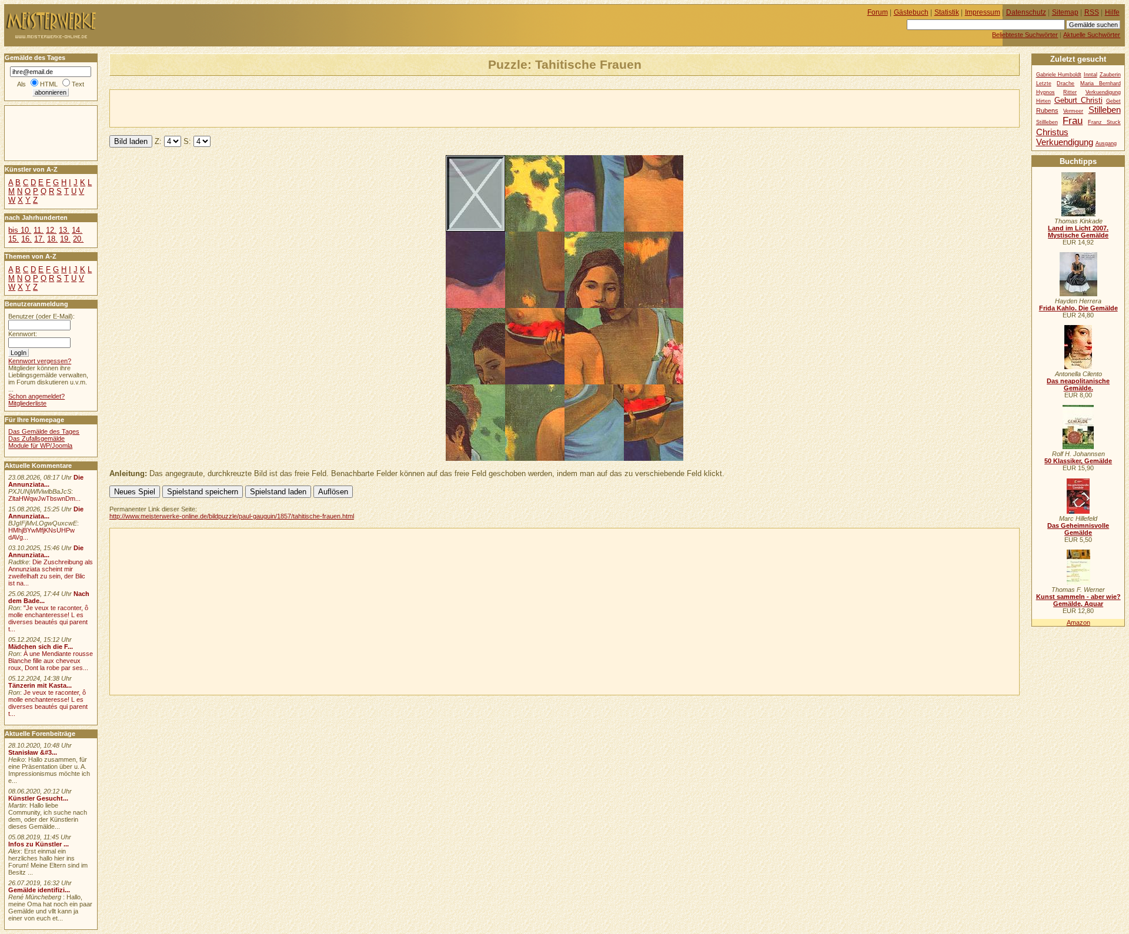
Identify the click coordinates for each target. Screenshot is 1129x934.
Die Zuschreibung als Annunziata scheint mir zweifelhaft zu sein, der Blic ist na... (50, 572)
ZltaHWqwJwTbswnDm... (44, 498)
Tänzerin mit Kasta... (40, 685)
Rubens (1047, 110)
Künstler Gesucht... (38, 798)
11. (39, 230)
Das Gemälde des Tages (43, 431)
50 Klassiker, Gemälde (1078, 460)
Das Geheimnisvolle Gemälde (1078, 529)
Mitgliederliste (27, 403)
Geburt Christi (1078, 100)
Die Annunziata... (45, 481)
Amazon (1078, 622)
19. (65, 239)
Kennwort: (22, 333)
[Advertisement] (247, 107)
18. (52, 239)
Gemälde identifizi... (39, 889)
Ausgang (1106, 143)
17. (39, 239)
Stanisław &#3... (32, 752)
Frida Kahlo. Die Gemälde (1078, 308)
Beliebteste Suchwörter (1025, 34)
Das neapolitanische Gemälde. (1078, 384)
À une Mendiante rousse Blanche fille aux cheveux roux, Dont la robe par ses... (50, 660)
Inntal (1090, 75)
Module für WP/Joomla (40, 445)
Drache (1065, 83)
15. (13, 239)
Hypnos (1045, 92)
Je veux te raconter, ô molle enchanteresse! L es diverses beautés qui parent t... (48, 703)
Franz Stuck (1104, 122)
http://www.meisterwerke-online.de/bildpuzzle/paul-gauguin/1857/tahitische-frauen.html (231, 516)
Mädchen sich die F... (40, 646)
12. (51, 230)
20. (78, 239)
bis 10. (19, 230)
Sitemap (1065, 12)
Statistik (946, 12)
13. (64, 230)
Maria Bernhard (1100, 83)
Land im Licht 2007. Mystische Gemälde (1078, 232)
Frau (1073, 120)
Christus (1052, 132)
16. (26, 239)
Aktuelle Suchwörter (1091, 34)
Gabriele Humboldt (1058, 75)
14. (77, 230)
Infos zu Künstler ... (38, 844)
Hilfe (1112, 12)
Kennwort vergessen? (39, 360)
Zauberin (1110, 75)
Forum (877, 12)
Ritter (1070, 92)
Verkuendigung (1064, 142)
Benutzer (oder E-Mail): (41, 316)
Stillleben (1047, 122)
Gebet (1113, 101)
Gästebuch (911, 12)
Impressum (982, 12)
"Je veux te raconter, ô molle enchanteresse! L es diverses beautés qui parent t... (48, 618)
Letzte (1043, 83)
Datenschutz (1026, 12)
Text (78, 84)
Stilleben (1104, 110)
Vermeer (1073, 111)
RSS (1091, 12)
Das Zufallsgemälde (36, 438)
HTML (49, 84)
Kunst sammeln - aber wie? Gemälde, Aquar (1078, 600)
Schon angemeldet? (36, 396)
